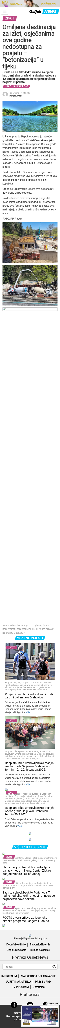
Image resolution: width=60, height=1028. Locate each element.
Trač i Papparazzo (16, 86)
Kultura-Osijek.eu (40, 950)
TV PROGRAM (20, 987)
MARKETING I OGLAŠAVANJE (38, 976)
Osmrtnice (39, 987)
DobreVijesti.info (16, 944)
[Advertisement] (30, 592)
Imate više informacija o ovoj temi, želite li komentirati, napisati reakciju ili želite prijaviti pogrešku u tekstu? (28, 629)
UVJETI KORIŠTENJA (18, 981)
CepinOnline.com (16, 950)
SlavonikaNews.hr (40, 944)
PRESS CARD (43, 981)
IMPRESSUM (9, 976)
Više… (29, 712)
